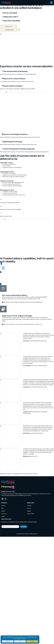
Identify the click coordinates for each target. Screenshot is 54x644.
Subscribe (23, 526)
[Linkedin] (5, 499)
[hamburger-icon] (51, 2)
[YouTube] (2, 499)
